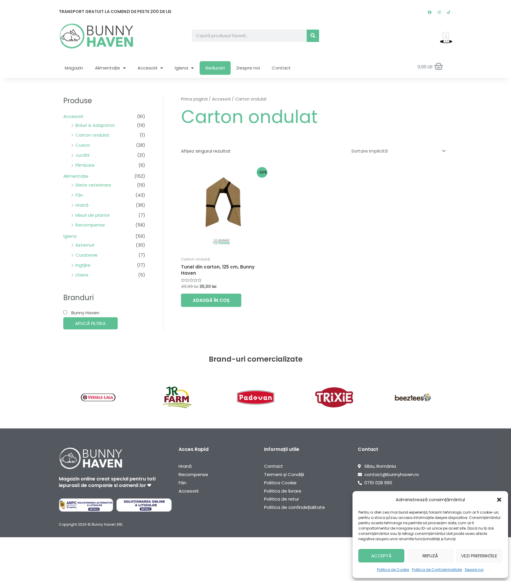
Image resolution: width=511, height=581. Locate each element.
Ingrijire (82, 265)
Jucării (82, 155)
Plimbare (85, 165)
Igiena (181, 68)
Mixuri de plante (92, 215)
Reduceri (215, 68)
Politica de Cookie (393, 569)
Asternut (85, 245)
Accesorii (147, 68)
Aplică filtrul (90, 323)
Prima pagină (194, 99)
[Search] (313, 36)
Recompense (90, 225)
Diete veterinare (93, 185)
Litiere (81, 275)
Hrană (81, 205)
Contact (281, 68)
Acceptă (381, 556)
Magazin (74, 68)
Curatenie (86, 255)
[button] (499, 500)
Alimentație (107, 68)
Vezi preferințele (479, 556)
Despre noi (474, 569)
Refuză (430, 556)
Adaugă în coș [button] (211, 300)
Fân (79, 195)
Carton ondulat (92, 135)
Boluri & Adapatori (95, 125)
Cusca (82, 145)
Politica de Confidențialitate (437, 569)
